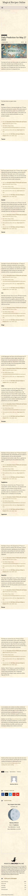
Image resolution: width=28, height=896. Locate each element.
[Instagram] (6, 794)
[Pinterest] (14, 794)
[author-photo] (14, 782)
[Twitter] (10, 794)
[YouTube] (17, 794)
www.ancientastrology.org (17, 719)
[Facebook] (2, 794)
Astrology (6, 771)
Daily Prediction (7, 10)
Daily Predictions (12, 771)
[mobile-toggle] (2, 7)
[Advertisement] (14, 86)
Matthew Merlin (5, 42)
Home (2, 10)
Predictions (19, 771)
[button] (26, 7)
